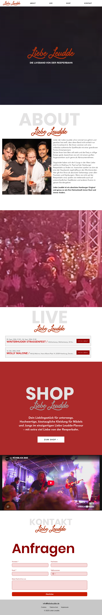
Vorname (15, 561)
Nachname (54, 561)
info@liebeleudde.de (51, 603)
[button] (26, 341)
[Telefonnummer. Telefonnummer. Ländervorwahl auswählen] (54, 574)
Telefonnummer (55, 570)
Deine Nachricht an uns (19, 579)
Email (14, 570)
